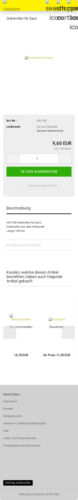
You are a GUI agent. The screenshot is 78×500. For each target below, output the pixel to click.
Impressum (10, 401)
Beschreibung (18, 208)
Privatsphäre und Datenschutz (22, 445)
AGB (6, 430)
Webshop (25, 494)
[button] (13, 158)
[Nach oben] (66, 493)
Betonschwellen (21, 327)
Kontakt (8, 408)
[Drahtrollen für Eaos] (39, 57)
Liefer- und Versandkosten (19, 438)
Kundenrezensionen (23, 245)
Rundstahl (57, 327)
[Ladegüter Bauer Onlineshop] (11, 5)
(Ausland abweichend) (50, 130)
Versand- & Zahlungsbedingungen (24, 423)
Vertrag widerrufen (18, 482)
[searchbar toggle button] (51, 5)
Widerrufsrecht (12, 416)
